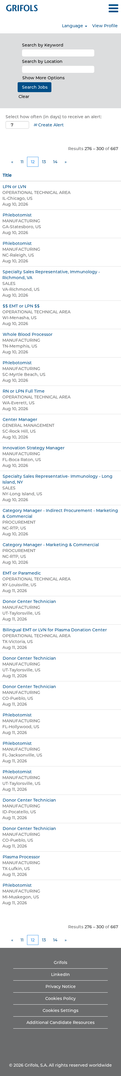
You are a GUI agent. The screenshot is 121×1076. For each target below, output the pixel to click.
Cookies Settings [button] (60, 1010)
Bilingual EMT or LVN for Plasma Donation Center (55, 629)
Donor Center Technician (29, 601)
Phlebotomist (17, 215)
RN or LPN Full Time (24, 391)
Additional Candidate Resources (60, 1022)
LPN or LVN (14, 186)
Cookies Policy (60, 998)
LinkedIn (60, 974)
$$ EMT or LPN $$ (21, 306)
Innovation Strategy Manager (34, 448)
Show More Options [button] (43, 77)
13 (44, 161)
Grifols (60, 962)
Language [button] (73, 25)
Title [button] (7, 175)
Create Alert (50, 125)
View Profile (105, 25)
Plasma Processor (21, 857)
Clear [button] (24, 96)
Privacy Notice (61, 986)
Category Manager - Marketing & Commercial (51, 544)
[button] (101, 8)
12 (33, 161)
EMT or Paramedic (22, 573)
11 (22, 161)
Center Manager (20, 419)
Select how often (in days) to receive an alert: (54, 116)
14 (55, 161)
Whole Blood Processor (28, 334)
